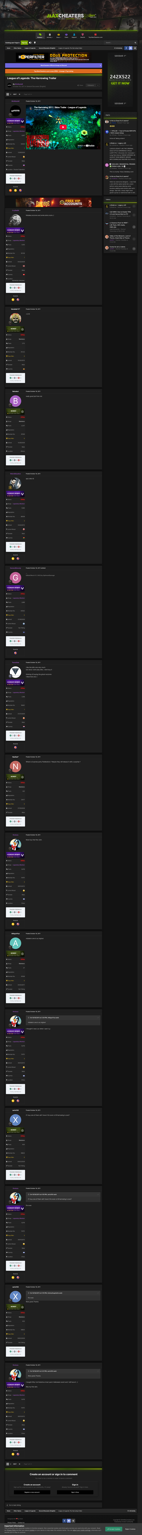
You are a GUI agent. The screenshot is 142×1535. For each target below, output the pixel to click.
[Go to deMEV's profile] (107, 237)
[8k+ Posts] (10, 190)
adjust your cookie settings (81, 1530)
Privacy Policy (12, 1522)
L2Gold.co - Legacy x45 (118, 143)
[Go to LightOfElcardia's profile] (107, 224)
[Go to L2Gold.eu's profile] (107, 144)
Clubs (66, 37)
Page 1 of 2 (27, 94)
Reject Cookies (130, 1529)
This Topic (127, 42)
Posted (123, 123)
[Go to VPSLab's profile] (107, 132)
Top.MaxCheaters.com (95, 37)
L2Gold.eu (115, 145)
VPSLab (114, 135)
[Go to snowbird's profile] (107, 213)
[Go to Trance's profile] (107, 121)
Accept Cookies (114, 1529)
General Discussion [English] (36, 86)
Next (15, 94)
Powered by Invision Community (123, 1521)
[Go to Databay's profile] (107, 165)
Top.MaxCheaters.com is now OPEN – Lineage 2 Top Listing (53, 71)
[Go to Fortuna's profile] (15, 844)
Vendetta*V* (15, 309)
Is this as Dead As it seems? (119, 121)
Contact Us (21, 1522)
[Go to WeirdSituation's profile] (15, 483)
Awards (82, 37)
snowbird (113, 216)
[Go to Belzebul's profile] (15, 401)
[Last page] (19, 94)
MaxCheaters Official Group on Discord (54, 65)
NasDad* (15, 757)
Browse (39, 37)
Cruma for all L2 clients (117, 247)
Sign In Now (75, 1492)
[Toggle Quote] (29, 1017)
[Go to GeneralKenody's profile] (15, 577)
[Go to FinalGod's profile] (107, 177)
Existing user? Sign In (13, 43)
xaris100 (15, 1110)
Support (74, 37)
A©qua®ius (15, 933)
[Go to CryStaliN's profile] (15, 220)
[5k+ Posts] (15, 190)
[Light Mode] (35, 43)
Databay (114, 168)
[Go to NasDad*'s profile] (15, 766)
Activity (49, 37)
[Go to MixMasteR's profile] (9, 85)
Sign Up (24, 43)
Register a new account (32, 1492)
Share (81, 85)
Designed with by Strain (15, 1519)
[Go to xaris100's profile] (15, 1120)
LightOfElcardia (114, 229)
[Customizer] (30, 43)
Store (58, 37)
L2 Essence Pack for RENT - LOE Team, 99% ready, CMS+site (119, 225)
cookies (32, 1530)
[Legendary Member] (20, 190)
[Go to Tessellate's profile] (15, 672)
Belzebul (15, 391)
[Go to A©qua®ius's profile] (15, 943)
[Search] (135, 43)
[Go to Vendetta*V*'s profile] (15, 318)
